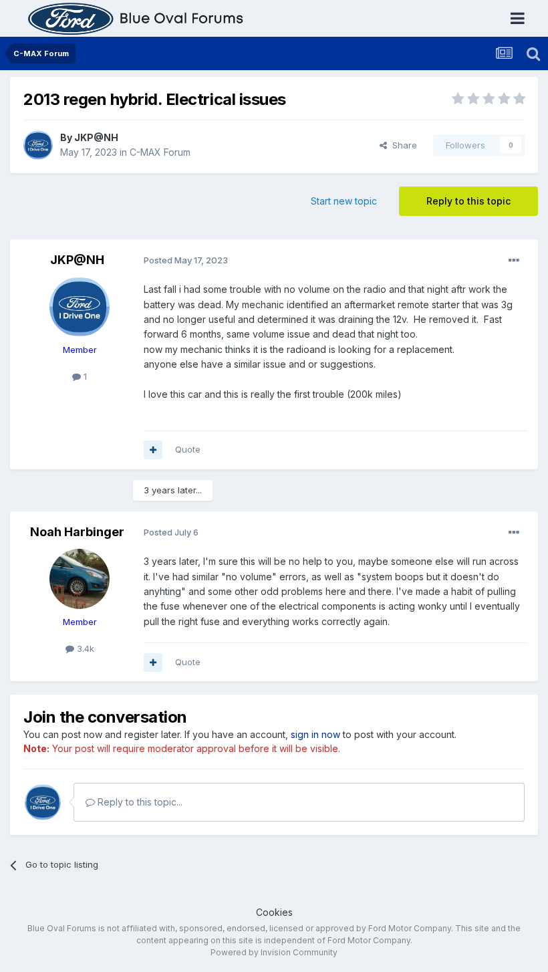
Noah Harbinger (77, 532)
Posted (186, 260)
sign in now (315, 734)
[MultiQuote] (153, 450)
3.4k (84, 648)
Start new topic (344, 201)
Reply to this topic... (138, 802)
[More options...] (514, 261)
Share (402, 145)
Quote (187, 449)
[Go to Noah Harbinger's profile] (79, 579)
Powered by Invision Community (274, 952)
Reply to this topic (468, 201)
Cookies (274, 912)
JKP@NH (96, 137)
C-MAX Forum (160, 152)
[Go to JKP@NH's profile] (38, 145)
